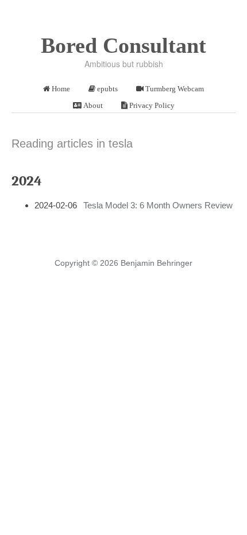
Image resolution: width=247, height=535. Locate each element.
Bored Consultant (123, 45)
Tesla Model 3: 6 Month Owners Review (158, 205)
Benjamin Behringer (156, 263)
